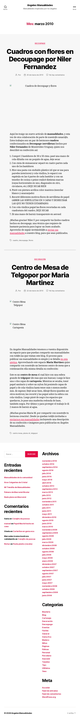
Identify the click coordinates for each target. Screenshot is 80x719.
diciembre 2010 (49, 517)
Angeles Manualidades (40, 5)
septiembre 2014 (50, 467)
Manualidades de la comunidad (18, 477)
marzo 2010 (47, 527)
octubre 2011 (48, 505)
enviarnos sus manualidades (24, 419)
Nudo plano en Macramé (15, 497)
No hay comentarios (56, 75)
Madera (45, 640)
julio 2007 (46, 577)
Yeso (44, 671)
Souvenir (46, 659)
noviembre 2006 (49, 586)
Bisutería (46, 612)
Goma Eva (46, 637)
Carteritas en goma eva (23, 531)
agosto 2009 (48, 536)
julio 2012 (46, 495)
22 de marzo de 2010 (35, 291)
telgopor (34, 433)
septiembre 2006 (50, 592)
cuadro (15, 240)
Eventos (45, 627)
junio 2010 (46, 523)
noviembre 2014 (49, 461)
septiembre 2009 (50, 533)
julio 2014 (46, 473)
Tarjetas (46, 662)
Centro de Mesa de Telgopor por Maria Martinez (40, 275)
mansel (7, 523)
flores (31, 240)
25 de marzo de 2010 (35, 75)
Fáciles (45, 631)
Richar (7, 544)
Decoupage (40, 43)
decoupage (23, 240)
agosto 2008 (48, 552)
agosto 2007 (48, 573)
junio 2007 (47, 580)
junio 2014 (46, 476)
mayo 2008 (47, 558)
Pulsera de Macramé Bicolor (16, 492)
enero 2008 (47, 561)
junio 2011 (46, 511)
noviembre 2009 (49, 530)
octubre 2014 (48, 464)
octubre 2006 (48, 589)
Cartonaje (46, 618)
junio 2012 (46, 498)
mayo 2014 (47, 480)
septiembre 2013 (50, 489)
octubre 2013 (48, 486)
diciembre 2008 (49, 545)
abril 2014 (46, 483)
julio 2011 (46, 508)
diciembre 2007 (49, 564)
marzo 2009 (47, 542)
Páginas (45, 646)
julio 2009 (46, 539)
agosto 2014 (47, 470)
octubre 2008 (48, 548)
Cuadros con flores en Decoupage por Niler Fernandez (40, 59)
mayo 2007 (47, 583)
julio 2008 (46, 555)
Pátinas (45, 649)
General (45, 634)
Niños (44, 643)
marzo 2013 (47, 492)
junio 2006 (47, 595)
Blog (44, 615)
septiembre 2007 (50, 570)
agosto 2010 (47, 520)
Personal (46, 652)
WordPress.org (49, 697)
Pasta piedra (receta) (22, 544)
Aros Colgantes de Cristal (15, 482)
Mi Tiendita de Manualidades (17, 487)
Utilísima (46, 668)
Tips (44, 665)
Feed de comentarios (51, 694)
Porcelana (46, 656)
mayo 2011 (47, 514)
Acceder (46, 688)
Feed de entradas (50, 691)
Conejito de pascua (21, 519)
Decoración (40, 259)
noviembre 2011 (49, 501)
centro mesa (17, 433)
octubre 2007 (48, 567)
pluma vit (26, 433)
